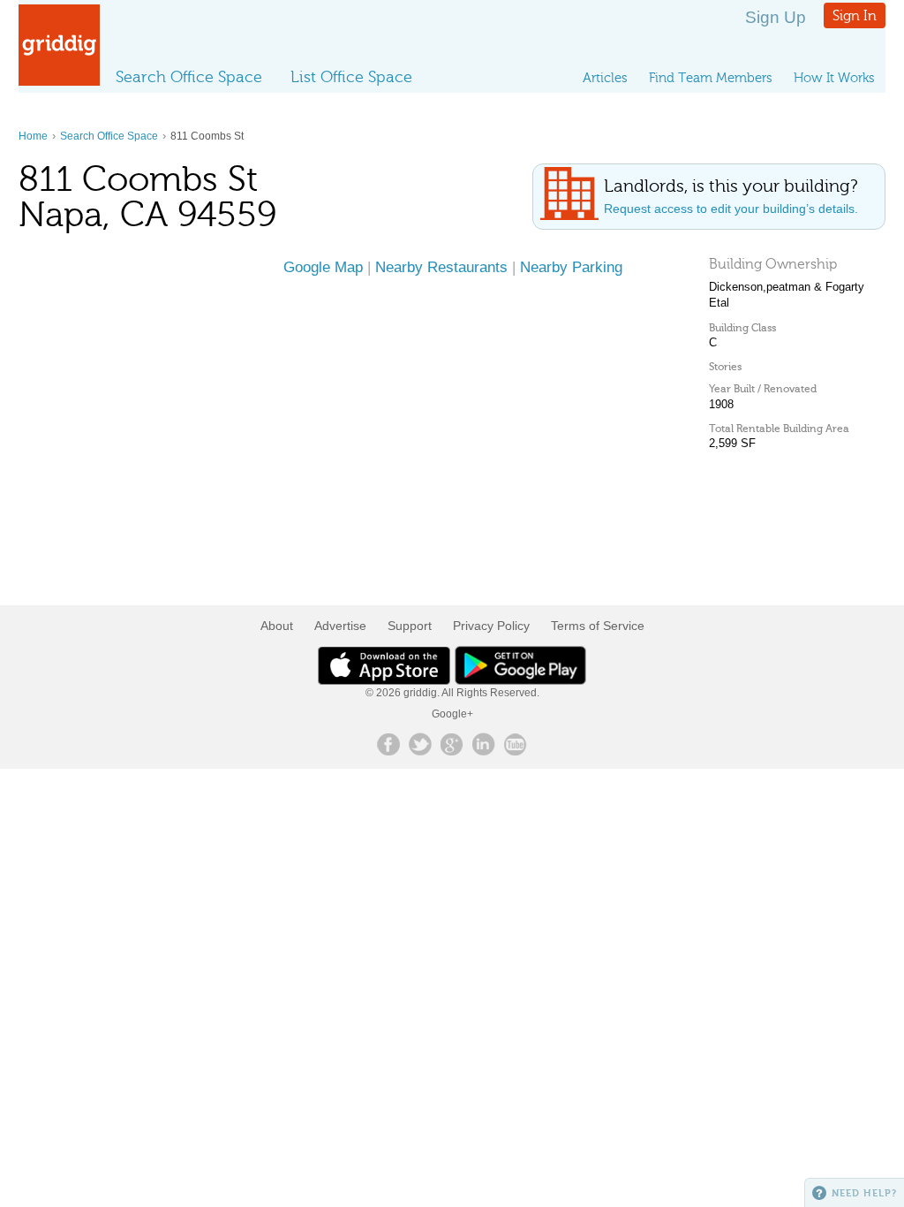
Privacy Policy (491, 626)
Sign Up (775, 17)
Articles (605, 78)
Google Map (323, 267)
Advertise (340, 626)
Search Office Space (189, 77)
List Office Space (351, 77)
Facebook (388, 744)
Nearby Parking (571, 267)
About (276, 626)
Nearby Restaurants (441, 267)
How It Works (834, 78)
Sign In (854, 15)
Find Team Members (710, 78)
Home (33, 136)
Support (410, 626)
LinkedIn (483, 744)
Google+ (452, 714)
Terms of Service (597, 626)
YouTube (515, 744)
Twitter (420, 744)
